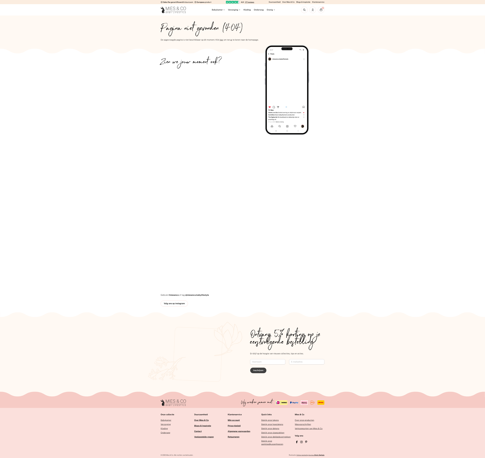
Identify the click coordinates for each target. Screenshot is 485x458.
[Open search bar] (304, 10)
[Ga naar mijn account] (312, 10)
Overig (270, 10)
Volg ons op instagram (174, 303)
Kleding (247, 10)
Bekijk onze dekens (270, 428)
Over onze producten (304, 420)
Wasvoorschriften (303, 424)
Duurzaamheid (275, 2)
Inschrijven (258, 370)
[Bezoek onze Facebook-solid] (297, 442)
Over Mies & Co (288, 2)
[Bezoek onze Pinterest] (306, 442)
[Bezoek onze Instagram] (301, 442)
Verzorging (233, 10)
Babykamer (217, 10)
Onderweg (259, 10)
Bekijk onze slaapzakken (272, 432)
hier (221, 40)
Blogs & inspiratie (303, 2)
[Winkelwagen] (321, 10)
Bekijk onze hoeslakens (272, 424)
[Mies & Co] (173, 10)
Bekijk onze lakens (270, 420)
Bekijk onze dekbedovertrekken (276, 437)
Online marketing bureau (310, 455)
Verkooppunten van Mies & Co (308, 428)
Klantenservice (318, 2)
